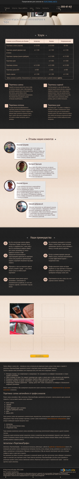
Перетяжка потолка (16, 105)
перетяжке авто (50, 2)
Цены (31, 8)
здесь (59, 78)
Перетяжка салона (16, 84)
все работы (39, 356)
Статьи (38, 8)
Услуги (14, 8)
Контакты (45, 8)
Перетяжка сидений (55, 84)
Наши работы (22, 8)
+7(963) (64, 7)
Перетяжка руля (54, 105)
